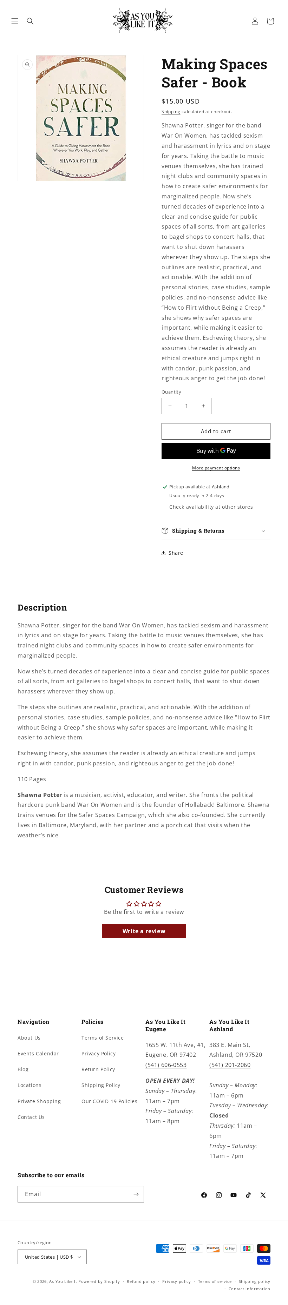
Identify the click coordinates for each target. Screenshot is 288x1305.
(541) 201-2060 (229, 1065)
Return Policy (98, 1069)
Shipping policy (255, 1281)
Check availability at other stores (211, 506)
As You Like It (63, 1281)
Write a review (144, 931)
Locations (29, 1085)
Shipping (171, 111)
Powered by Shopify (99, 1281)
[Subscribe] (136, 1194)
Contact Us (31, 1117)
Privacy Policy (98, 1053)
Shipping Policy (100, 1085)
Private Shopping (39, 1101)
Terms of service (215, 1281)
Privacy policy (176, 1281)
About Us (29, 1037)
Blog (23, 1069)
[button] (14, 21)
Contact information (249, 1288)
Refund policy (141, 1281)
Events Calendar (38, 1053)
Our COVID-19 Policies (109, 1101)
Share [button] (176, 552)
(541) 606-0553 (165, 1065)
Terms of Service (102, 1037)
